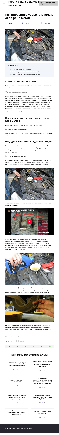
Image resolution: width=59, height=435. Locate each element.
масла (15, 336)
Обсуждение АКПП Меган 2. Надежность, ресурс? (26, 74)
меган (20, 336)
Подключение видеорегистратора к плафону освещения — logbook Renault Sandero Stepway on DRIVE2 (42, 381)
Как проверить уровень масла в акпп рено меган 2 (24, 71)
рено (25, 336)
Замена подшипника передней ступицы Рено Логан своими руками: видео (16, 397)
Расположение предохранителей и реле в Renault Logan (16, 412)
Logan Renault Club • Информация (16, 380)
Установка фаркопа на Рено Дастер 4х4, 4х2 (42, 412)
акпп (9, 336)
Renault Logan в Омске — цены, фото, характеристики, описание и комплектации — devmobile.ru (42, 364)
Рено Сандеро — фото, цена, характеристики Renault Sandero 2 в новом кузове (17, 363)
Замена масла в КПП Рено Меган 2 (22, 69)
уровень (30, 336)
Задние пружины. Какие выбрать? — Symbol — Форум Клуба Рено (42, 397)
